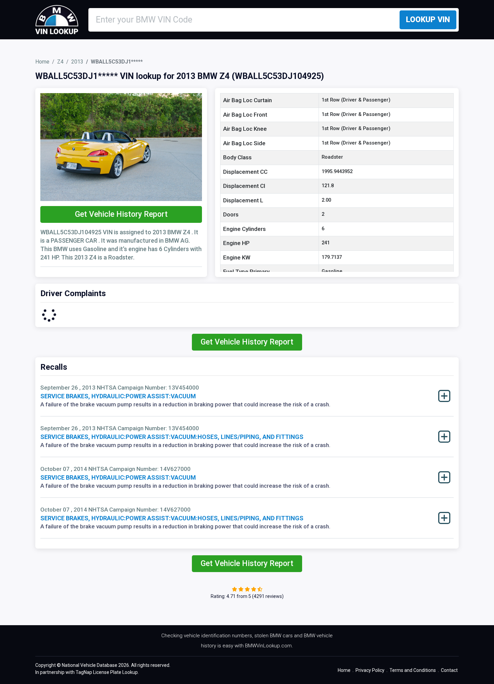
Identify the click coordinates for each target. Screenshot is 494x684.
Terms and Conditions (412, 670)
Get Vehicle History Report (121, 214)
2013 (77, 61)
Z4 (60, 61)
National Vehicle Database (89, 665)
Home (42, 61)
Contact (449, 670)
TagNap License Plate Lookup (107, 672)
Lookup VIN (428, 19)
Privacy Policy (370, 670)
